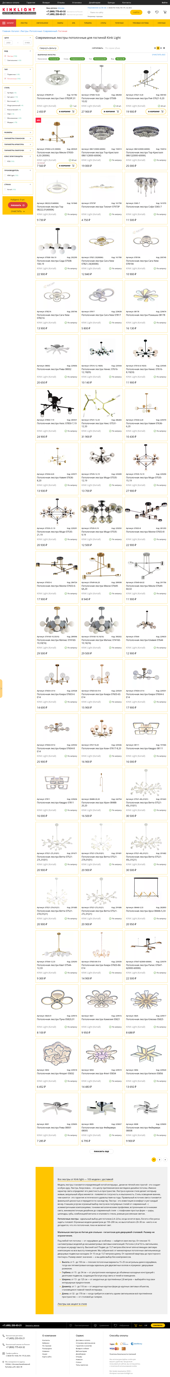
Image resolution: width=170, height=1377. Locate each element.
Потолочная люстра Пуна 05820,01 (56, 1019)
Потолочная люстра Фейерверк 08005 (99, 1129)
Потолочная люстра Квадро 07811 (55, 802)
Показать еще (101, 1151)
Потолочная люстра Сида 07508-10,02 (99, 100)
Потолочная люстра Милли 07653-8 (145, 531)
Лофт (10, 114)
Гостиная (53, 59)
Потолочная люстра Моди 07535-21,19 (55, 533)
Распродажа (47, 1348)
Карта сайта (46, 1357)
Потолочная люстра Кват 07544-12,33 (54, 967)
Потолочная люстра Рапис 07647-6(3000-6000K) (144, 967)
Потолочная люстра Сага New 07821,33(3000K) (98, 262)
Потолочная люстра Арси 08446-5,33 (146, 910)
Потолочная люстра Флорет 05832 (55, 1073)
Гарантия (31, 2)
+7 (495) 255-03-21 (64, 14)
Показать (16, 205)
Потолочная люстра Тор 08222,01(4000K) (50, 208)
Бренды (111, 2)
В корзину (65, 111)
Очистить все (158, 55)
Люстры (24, 31)
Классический (14, 110)
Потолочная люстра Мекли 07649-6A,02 (144, 587)
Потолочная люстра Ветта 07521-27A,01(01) (99, 858)
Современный (50, 31)
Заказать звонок (32, 1325)
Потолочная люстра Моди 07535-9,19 (99, 533)
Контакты (126, 2)
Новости (79, 1359)
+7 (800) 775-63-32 (64, 11)
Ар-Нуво (11, 93)
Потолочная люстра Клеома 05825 (144, 1019)
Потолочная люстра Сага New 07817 (101, 314)
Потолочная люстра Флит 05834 (99, 1073)
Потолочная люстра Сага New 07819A (142, 262)
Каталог (10, 23)
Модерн (12, 122)
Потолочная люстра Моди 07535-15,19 (144, 479)
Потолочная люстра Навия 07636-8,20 (55, 479)
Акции (44, 1354)
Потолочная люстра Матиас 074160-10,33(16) (56, 641)
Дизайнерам (94, 2)
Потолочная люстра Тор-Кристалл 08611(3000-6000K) (100, 154)
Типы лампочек (82, 1365)
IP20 (10, 161)
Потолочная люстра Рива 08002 (54, 369)
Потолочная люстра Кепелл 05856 (144, 1073)
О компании (49, 1335)
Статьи (78, 1362)
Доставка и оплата (10, 2)
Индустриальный (15, 105)
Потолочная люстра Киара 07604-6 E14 (145, 696)
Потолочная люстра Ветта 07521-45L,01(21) (144, 858)
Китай (11, 189)
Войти (165, 2)
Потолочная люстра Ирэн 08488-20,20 (99, 804)
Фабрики (45, 1343)
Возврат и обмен (82, 1348)
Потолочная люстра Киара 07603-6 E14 (56, 696)
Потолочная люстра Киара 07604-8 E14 (56, 750)
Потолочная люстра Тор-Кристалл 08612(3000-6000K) (144, 154)
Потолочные (35, 31)
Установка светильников (85, 1343)
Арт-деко (12, 97)
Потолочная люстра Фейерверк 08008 (143, 1129)
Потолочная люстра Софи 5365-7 (144, 206)
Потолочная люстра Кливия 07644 (144, 639)
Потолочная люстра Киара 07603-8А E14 (101, 967)
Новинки (45, 1351)
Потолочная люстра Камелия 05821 (101, 1019)
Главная (6, 31)
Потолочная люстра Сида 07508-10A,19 (54, 262)
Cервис (80, 1335)
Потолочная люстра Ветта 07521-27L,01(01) (55, 858)
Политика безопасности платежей (123, 1354)
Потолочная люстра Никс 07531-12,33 (99, 425)
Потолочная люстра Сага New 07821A (53, 316)
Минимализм (14, 118)
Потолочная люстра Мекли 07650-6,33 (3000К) (55, 154)
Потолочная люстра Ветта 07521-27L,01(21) (99, 912)
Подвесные (13, 74)
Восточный (13, 101)
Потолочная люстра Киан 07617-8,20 (101, 748)
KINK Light (12, 175)
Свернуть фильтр (48, 48)
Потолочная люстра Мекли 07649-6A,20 (100, 587)
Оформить (158, 1325)
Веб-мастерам (81, 1351)
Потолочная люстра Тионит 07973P (101, 206)
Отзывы (61, 2)
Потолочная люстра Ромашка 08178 (145, 314)
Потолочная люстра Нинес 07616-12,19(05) (100, 371)
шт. (141, 1325)
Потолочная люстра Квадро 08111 (144, 748)
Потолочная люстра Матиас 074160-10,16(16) (101, 641)
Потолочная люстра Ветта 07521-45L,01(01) (144, 804)
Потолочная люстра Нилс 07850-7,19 (57, 423)
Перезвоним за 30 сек (97, 8)
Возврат (46, 2)
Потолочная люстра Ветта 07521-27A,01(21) (55, 912)
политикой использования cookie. (124, 1366)
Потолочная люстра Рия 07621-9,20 (145, 98)
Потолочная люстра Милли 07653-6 (56, 585)
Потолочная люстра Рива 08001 (54, 1127)
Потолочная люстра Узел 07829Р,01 (56, 98)
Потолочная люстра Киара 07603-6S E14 (101, 696)
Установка (77, 2)
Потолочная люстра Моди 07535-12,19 (99, 479)
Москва (61, 8)
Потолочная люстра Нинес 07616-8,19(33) (144, 371)
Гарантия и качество (84, 1346)
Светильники (14, 60)
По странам (46, 1346)
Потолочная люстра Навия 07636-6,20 (144, 425)
